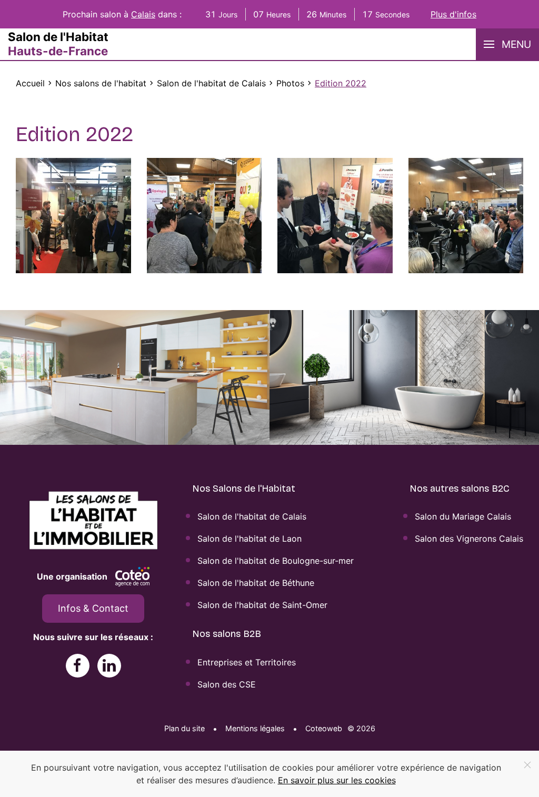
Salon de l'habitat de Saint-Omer (262, 605)
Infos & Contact (93, 608)
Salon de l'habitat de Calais (251, 516)
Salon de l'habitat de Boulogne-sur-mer (275, 560)
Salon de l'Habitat (58, 44)
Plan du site (184, 728)
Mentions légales (255, 728)
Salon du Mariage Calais (463, 516)
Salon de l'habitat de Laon (249, 538)
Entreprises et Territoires (246, 662)
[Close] (527, 765)
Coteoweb (323, 728)
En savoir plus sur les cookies (337, 780)
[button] (507, 44)
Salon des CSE (226, 684)
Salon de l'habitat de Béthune (255, 582)
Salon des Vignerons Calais (469, 538)
